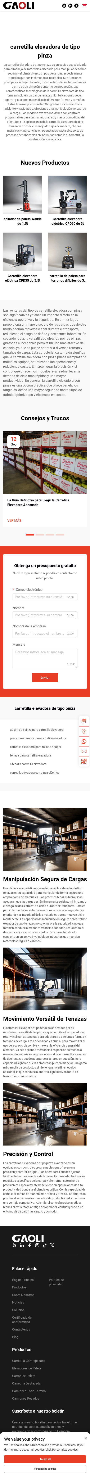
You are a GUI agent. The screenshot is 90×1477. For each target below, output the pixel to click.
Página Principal (23, 1280)
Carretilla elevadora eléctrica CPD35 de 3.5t (22, 278)
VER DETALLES (22, 195)
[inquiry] (84, 721)
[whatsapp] (84, 741)
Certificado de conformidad (22, 1320)
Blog (15, 1337)
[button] (30, 535)
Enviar (45, 677)
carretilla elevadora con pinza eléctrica (34, 772)
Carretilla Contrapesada (28, 1361)
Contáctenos (21, 1329)
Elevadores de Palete (26, 1368)
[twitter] (52, 1245)
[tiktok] (44, 1245)
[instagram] (37, 1245)
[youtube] (64, 6)
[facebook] (76, 6)
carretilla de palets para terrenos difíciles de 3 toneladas (67, 278)
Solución (18, 1310)
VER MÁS (14, 521)
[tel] (84, 731)
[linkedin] (70, 6)
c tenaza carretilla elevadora (28, 764)
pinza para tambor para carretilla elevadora (38, 738)
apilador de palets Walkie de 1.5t (23, 221)
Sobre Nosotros (23, 1295)
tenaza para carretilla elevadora (30, 755)
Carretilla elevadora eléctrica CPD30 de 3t (67, 221)
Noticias (18, 1302)
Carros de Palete (23, 1376)
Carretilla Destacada (26, 1383)
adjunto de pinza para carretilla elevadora (37, 729)
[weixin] (84, 761)
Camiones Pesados (25, 1398)
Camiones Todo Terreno (29, 1391)
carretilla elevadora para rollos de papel (35, 747)
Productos (19, 1287)
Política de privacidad (56, 1282)
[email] (84, 751)
